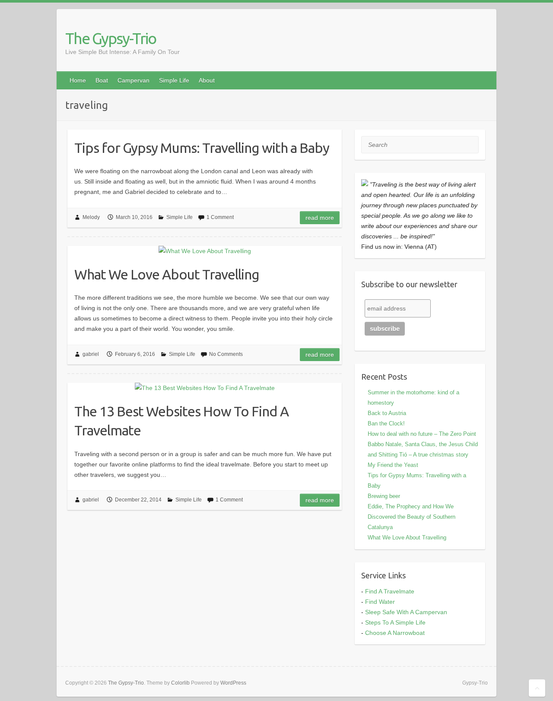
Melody (91, 217)
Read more (319, 217)
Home (78, 80)
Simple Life (174, 80)
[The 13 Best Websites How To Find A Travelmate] (204, 388)
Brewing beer (384, 496)
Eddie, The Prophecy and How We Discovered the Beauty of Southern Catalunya (411, 516)
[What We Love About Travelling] (204, 251)
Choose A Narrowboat (395, 632)
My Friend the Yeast (393, 465)
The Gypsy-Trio (110, 38)
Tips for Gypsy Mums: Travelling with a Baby (201, 147)
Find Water (380, 601)
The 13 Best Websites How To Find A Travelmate (181, 420)
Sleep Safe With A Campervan (406, 612)
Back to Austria (387, 413)
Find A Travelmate (389, 591)
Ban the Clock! (386, 423)
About (207, 80)
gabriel (91, 354)
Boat (101, 80)
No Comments (226, 354)
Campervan (133, 80)
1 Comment (220, 217)
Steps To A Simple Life (395, 622)
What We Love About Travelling (166, 274)
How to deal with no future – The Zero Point (422, 434)
